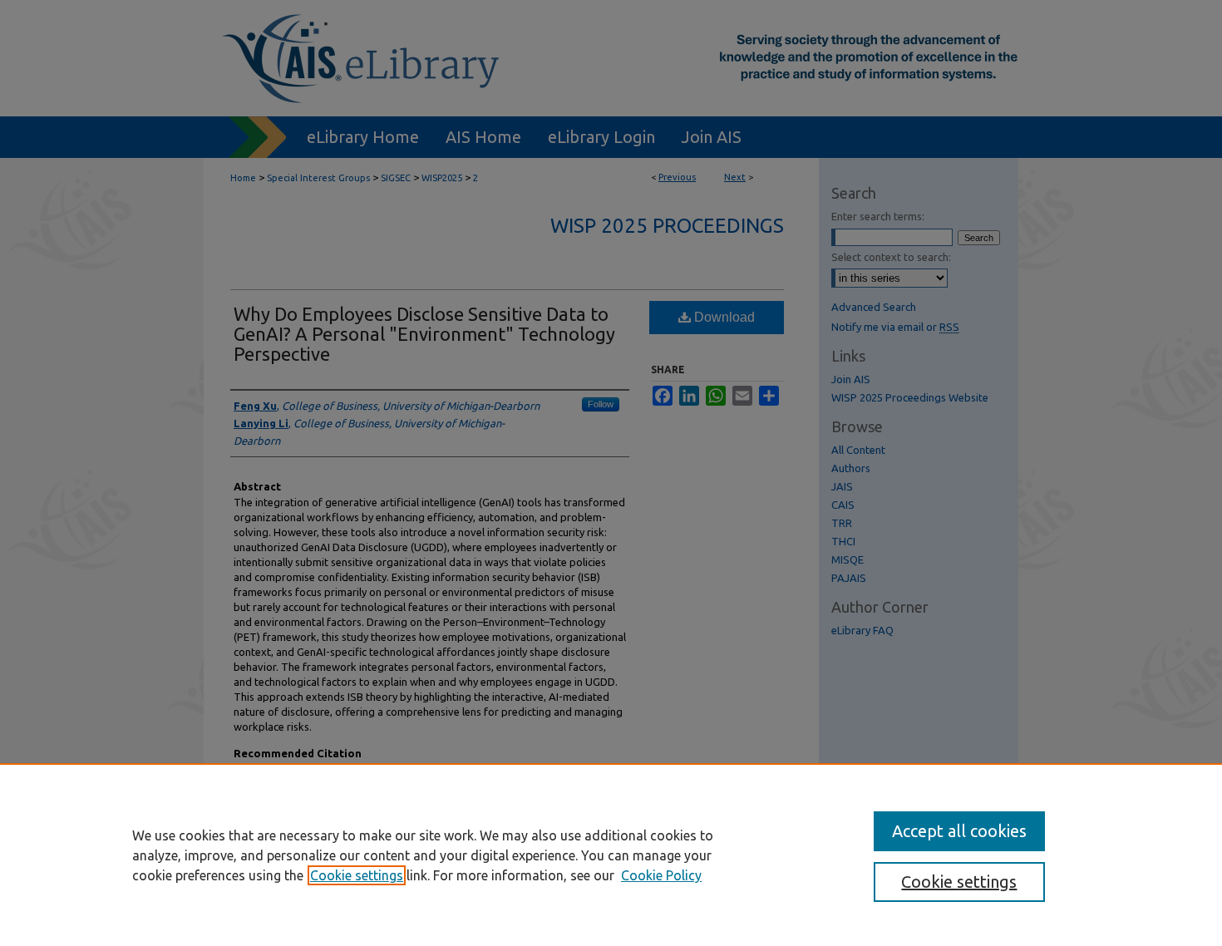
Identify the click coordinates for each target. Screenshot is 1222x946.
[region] (611, 854)
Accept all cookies (959, 830)
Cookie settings (356, 875)
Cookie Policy (661, 875)
